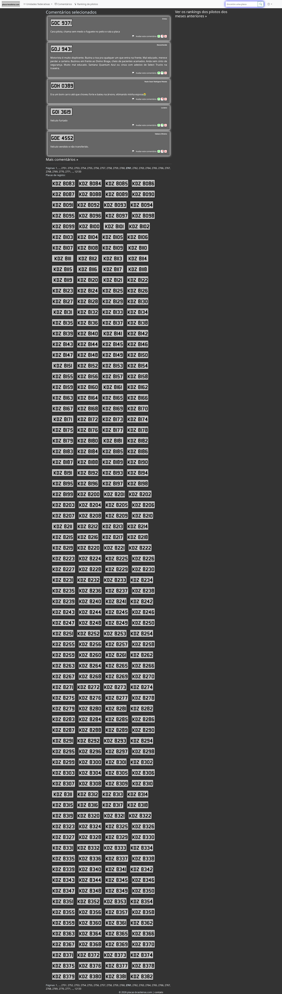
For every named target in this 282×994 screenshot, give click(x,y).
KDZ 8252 (88, 633)
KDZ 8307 (63, 783)
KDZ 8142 (137, 333)
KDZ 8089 (117, 194)
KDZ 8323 (63, 826)
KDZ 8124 (88, 290)
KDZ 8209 (117, 515)
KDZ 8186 (137, 451)
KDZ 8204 (90, 505)
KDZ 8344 (90, 880)
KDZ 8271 (63, 687)
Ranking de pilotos (87, 4)
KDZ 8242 (142, 601)
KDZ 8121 (112, 280)
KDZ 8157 (113, 376)
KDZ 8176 (88, 430)
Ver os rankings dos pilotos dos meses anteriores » (201, 13)
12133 (78, 171)
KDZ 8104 (88, 237)
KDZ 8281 (116, 708)
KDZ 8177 (113, 430)
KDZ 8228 (90, 569)
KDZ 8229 (117, 569)
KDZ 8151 (62, 365)
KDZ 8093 (115, 205)
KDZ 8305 (117, 773)
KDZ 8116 (87, 269)
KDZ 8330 (143, 837)
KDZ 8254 (142, 633)
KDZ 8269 (117, 676)
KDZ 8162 (137, 387)
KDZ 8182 (137, 440)
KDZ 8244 (90, 612)
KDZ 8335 (63, 858)
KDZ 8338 (143, 858)
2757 (102, 168)
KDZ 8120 (88, 280)
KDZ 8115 (62, 269)
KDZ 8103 (63, 237)
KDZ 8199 (63, 494)
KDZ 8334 (142, 848)
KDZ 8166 (137, 398)
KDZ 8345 (117, 880)
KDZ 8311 (62, 794)
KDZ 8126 (137, 290)
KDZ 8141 (112, 333)
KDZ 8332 (88, 848)
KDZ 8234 (142, 580)
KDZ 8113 (112, 258)
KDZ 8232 (88, 580)
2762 (135, 168)
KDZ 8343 (63, 880)
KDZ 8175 (63, 430)
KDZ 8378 (143, 965)
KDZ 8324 (90, 826)
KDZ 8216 (88, 537)
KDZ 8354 (142, 901)
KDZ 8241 (116, 601)
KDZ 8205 (117, 505)
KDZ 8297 (117, 751)
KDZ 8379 (63, 976)
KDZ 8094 (142, 205)
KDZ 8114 (137, 258)
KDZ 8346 (143, 880)
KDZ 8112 (87, 258)
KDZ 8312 (88, 794)
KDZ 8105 (113, 237)
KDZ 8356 (90, 912)
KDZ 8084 (90, 183)
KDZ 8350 (143, 890)
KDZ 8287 (63, 730)
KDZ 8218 (137, 537)
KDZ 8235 (63, 590)
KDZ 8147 (63, 355)
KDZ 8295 (63, 751)
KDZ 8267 (63, 676)
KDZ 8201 (114, 494)
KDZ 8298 (143, 751)
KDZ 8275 (63, 698)
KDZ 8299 (63, 762)
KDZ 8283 (63, 719)
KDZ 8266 (143, 665)
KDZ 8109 (113, 248)
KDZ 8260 (90, 655)
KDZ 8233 (115, 580)
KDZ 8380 (90, 976)
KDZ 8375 (63, 965)
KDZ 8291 (63, 740)
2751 (64, 168)
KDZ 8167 (63, 408)
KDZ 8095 (63, 215)
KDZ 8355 (63, 912)
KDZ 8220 (88, 548)
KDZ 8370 (143, 944)
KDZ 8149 (113, 355)
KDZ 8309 (117, 783)
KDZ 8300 (90, 762)
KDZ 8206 (143, 505)
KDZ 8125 (113, 290)
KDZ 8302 (142, 762)
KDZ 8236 (90, 590)
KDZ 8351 (63, 901)
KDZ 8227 (63, 569)
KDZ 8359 (63, 923)
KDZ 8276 (90, 698)
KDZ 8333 (115, 848)
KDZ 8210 (142, 515)
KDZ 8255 (63, 644)
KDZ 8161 (112, 387)
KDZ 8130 (137, 301)
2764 (148, 168)
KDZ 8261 (116, 655)
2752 (70, 168)
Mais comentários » (62, 159)
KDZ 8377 (117, 965)
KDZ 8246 (143, 612)
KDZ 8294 (142, 740)
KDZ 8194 (137, 473)
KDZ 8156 (88, 376)
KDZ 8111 (62, 258)
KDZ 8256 (90, 644)
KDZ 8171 (62, 419)
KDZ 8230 (143, 569)
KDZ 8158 (137, 376)
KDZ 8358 (143, 912)
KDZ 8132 (88, 312)
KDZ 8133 (113, 312)
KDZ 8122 (137, 280)
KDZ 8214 (137, 526)
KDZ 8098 (143, 215)
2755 (89, 168)
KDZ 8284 (90, 719)
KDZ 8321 (114, 815)
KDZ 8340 (90, 869)
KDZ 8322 (140, 815)
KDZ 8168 (88, 408)
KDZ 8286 (143, 719)
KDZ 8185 (113, 451)
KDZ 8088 (90, 194)
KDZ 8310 (142, 783)
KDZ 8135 (63, 323)
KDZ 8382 (142, 976)
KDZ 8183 (63, 451)
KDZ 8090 (143, 194)
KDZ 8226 (143, 558)
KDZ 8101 (114, 226)
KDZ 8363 (63, 933)
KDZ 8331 (63, 848)
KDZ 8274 (142, 687)
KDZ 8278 (143, 698)
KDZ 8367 (63, 944)
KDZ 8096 (90, 215)
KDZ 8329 (117, 837)
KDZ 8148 (88, 355)
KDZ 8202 (140, 494)
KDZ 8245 (117, 612)
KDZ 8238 (143, 590)
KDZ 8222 (140, 548)
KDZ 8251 (63, 633)
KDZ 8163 (63, 398)
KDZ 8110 (137, 248)
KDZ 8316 (88, 805)
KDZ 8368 (90, 944)
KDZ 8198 (137, 483)
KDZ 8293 (115, 740)
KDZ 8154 (137, 365)
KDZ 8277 (117, 698)
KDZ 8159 (63, 387)
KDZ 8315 (63, 805)
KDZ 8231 (63, 580)
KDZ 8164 (88, 398)
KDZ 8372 (88, 955)
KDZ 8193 (113, 473)
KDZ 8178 (137, 430)
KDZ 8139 (63, 333)
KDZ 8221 (114, 548)
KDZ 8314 (137, 794)
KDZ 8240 (90, 601)
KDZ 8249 (117, 623)
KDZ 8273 (115, 687)
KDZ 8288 (90, 730)
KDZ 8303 (63, 773)
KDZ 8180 (88, 440)
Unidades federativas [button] (38, 4)
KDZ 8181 (112, 440)
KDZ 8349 (117, 890)
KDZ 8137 (113, 323)
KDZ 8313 (113, 794)
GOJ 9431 (61, 49)
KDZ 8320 (88, 815)
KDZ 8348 (90, 890)
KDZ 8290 (143, 730)
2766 (160, 168)
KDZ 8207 (63, 515)
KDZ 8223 (63, 558)
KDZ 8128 (88, 301)
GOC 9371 (61, 23)
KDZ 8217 (113, 537)
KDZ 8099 (63, 226)
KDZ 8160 (88, 387)
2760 (122, 168)
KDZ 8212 (88, 526)
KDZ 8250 (143, 623)
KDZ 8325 (117, 826)
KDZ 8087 (63, 194)
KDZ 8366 (143, 933)
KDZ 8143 (63, 344)
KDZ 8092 (88, 205)
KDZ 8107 (63, 248)
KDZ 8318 (137, 805)
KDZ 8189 (113, 462)
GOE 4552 (62, 138)
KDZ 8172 (88, 419)
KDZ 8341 (116, 869)
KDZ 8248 (90, 623)
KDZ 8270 (143, 676)
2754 (83, 168)
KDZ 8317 (113, 805)
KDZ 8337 (117, 858)
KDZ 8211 (62, 526)
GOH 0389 (62, 85)
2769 (55, 171)
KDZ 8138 (137, 323)
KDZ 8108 (88, 248)
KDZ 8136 (88, 323)
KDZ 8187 (63, 462)
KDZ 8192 (88, 473)
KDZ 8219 (63, 548)
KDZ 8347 (63, 890)
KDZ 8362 (142, 923)
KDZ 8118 (137, 269)
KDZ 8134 (137, 312)
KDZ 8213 (113, 526)
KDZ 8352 (88, 901)
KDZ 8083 (63, 183)
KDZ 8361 (116, 923)
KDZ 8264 (90, 665)
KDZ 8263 (63, 665)
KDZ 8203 (63, 505)
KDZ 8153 (113, 365)
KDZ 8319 (63, 815)
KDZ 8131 (62, 312)
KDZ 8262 (142, 655)
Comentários (64, 4)
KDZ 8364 (90, 933)
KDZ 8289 (117, 730)
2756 (96, 168)
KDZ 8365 (117, 933)
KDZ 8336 (90, 858)
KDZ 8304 (90, 773)
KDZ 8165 (113, 398)
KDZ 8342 (142, 869)
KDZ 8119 (62, 280)
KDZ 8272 (88, 687)
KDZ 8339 (63, 869)
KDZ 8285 (117, 719)
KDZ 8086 (143, 183)
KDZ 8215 (63, 537)
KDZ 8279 (63, 708)
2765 (154, 168)
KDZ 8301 (116, 762)
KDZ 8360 (90, 923)
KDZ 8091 (63, 205)
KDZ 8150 (137, 355)
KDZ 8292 (88, 740)
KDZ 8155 (63, 376)
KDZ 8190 (137, 462)
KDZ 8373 (115, 955)
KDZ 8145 (113, 344)
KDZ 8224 (90, 558)
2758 (109, 168)
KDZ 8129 (113, 301)
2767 (167, 168)
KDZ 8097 (117, 215)
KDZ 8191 (62, 473)
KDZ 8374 (142, 955)
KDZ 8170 (137, 408)
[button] (269, 4)
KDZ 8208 (90, 515)
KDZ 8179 (63, 440)
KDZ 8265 (117, 665)
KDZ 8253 (115, 633)
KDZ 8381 (116, 976)
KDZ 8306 (143, 773)
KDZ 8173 (113, 419)
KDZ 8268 (90, 676)
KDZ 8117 (112, 269)
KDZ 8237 (117, 590)
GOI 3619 (61, 112)
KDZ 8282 (142, 708)
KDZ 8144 (88, 344)
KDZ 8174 (137, 419)
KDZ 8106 (137, 237)
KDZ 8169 (113, 408)
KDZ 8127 (63, 301)
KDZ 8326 (143, 826)
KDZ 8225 (117, 558)
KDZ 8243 (63, 612)
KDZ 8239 (63, 601)
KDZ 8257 (117, 644)
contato (159, 992)
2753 (76, 168)
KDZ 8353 (115, 901)
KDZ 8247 (63, 623)
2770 (61, 171)
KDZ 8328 (90, 837)
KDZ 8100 (89, 226)
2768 (48, 171)
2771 (67, 171)
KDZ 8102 (139, 226)
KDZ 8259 (63, 655)
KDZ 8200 (88, 494)
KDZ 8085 (117, 183)
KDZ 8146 (137, 344)
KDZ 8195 (63, 483)
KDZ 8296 (90, 751)
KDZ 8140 (88, 333)
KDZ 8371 (63, 955)
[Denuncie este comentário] (133, 36)
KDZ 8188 (88, 462)
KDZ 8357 (117, 912)
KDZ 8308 (90, 783)
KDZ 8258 (143, 644)
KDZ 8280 (90, 708)
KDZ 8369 (117, 944)
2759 (115, 168)
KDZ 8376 (90, 965)
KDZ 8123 (63, 290)
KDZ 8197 (113, 483)
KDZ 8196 (88, 483)
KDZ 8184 (88, 451)
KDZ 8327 (63, 837)
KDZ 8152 (88, 365)
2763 (141, 168)
